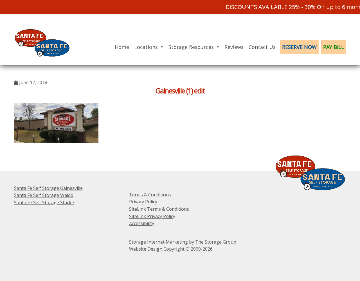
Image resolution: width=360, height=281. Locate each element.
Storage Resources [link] (191, 47)
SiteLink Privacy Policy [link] (152, 216)
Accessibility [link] (141, 223)
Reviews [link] (234, 47)
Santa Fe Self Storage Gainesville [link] (48, 188)
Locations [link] (146, 47)
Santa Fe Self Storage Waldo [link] (43, 195)
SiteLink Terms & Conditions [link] (159, 209)
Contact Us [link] (262, 47)
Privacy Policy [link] (143, 202)
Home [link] (122, 47)
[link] (45, 61)
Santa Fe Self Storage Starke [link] (44, 202)
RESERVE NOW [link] (299, 47)
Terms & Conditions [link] (150, 195)
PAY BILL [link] (333, 47)
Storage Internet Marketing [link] (158, 242)
